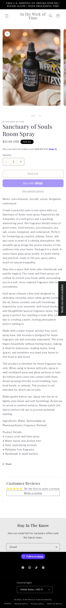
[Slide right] (40, 115)
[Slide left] (26, 115)
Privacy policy (37, 604)
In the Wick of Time (31, 599)
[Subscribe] (56, 547)
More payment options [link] (33, 191)
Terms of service (54, 604)
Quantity (7, 155)
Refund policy (21, 604)
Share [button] (9, 464)
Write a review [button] (33, 493)
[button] (6, 16)
